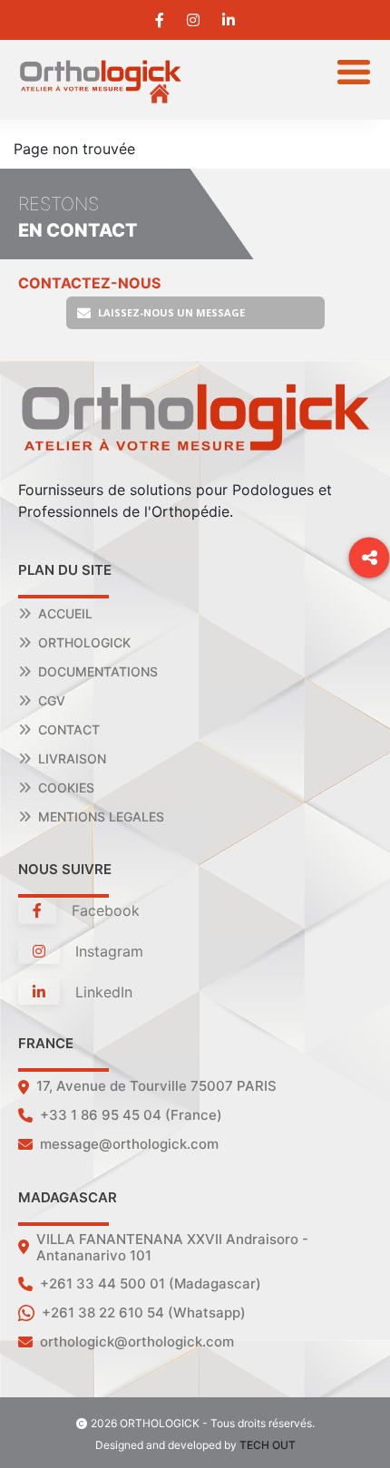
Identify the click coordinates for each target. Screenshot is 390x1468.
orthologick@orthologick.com (137, 1341)
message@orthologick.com (129, 1143)
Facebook (103, 910)
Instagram (107, 951)
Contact (69, 729)
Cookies (66, 787)
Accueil (65, 613)
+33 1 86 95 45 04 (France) (131, 1114)
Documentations (98, 671)
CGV (51, 700)
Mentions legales (101, 816)
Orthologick (84, 642)
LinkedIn (101, 992)
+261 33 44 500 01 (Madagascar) (150, 1283)
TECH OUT (267, 1445)
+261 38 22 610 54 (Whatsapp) (144, 1312)
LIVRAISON (72, 758)
